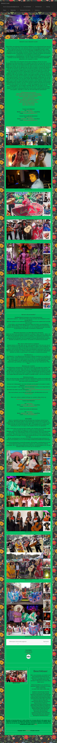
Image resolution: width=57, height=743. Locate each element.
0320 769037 (29, 110)
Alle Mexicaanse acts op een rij (28, 92)
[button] (18, 642)
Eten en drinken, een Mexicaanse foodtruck (28, 99)
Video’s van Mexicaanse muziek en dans (28, 102)
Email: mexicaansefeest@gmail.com (11, 6)
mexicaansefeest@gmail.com (30, 113)
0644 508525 (31, 111)
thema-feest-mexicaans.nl (31, 385)
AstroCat (28, 730)
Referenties (13, 10)
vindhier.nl (28, 653)
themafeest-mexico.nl (30, 388)
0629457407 (24, 118)
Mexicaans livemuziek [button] (25, 10)
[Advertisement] (28, 739)
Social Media (29, 650)
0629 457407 (24, 111)
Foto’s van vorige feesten (28, 103)
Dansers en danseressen (28, 98)
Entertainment (38, 6)
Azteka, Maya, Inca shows (28, 105)
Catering (48, 6)
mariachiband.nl (28, 393)
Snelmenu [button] (37, 10)
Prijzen (4, 10)
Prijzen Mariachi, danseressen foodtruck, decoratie (28, 93)
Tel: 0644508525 (27, 6)
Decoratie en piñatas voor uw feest (28, 100)
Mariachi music (5, 3)
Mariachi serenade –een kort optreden (29, 96)
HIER (36, 724)
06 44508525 (31, 118)
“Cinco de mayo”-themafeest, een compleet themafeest (28, 95)
